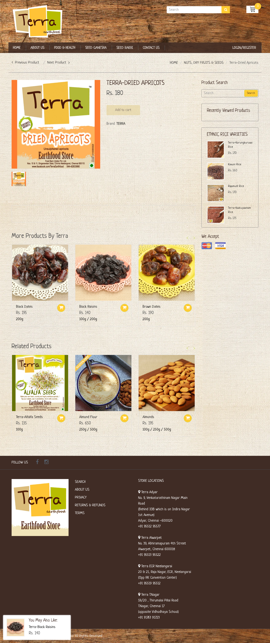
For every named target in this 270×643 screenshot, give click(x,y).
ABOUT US (82, 490)
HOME (174, 63)
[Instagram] (46, 462)
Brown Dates (152, 307)
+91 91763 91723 (149, 618)
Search (251, 93)
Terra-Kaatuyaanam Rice (239, 210)
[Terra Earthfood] (40, 21)
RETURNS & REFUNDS (90, 505)
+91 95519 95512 (149, 583)
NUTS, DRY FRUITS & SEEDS (204, 63)
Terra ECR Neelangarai (156, 566)
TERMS (80, 513)
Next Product (56, 63)
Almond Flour (88, 417)
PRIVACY (80, 497)
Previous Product (27, 63)
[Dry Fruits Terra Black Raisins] (15, 627)
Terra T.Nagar (149, 595)
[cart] (252, 9)
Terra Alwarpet (151, 538)
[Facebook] (37, 462)
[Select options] (124, 308)
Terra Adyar (149, 492)
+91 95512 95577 (149, 526)
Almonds (148, 417)
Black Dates (24, 307)
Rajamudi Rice (236, 186)
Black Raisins (88, 307)
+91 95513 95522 (149, 555)
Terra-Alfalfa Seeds (29, 417)
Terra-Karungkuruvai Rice (240, 145)
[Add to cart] (61, 308)
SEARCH (80, 482)
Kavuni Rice (234, 164)
